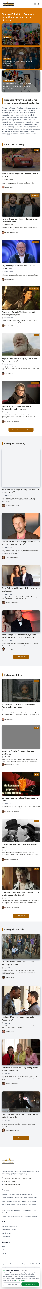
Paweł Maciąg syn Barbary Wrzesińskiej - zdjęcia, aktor (19, 1197)
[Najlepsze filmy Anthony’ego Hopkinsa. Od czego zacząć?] (21, 344)
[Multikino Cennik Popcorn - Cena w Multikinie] (21, 737)
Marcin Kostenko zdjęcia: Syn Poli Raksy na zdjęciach (19, 1201)
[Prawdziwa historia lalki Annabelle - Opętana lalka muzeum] (21, 690)
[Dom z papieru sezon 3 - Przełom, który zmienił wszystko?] (21, 1101)
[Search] (38, 4)
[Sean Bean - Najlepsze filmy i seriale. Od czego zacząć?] (21, 467)
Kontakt (38, 1264)
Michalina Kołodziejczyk (12, 505)
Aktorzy (4, 1250)
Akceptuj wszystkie (30, 1284)
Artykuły (5, 1190)
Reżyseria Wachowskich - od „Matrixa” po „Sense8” (20, 40)
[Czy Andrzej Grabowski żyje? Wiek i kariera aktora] (21, 251)
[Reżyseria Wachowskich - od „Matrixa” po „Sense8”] (21, 34)
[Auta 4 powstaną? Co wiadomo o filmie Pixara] (21, 159)
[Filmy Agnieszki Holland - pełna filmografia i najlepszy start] (21, 392)
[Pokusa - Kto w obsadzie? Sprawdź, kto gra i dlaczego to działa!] (21, 878)
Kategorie (6, 1242)
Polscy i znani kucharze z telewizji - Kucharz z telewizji (19, 1216)
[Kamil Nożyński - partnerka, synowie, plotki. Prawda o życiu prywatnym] (21, 621)
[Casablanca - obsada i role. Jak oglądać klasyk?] (21, 830)
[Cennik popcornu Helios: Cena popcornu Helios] (21, 784)
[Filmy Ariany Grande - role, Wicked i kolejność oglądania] (21, 58)
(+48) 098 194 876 (10, 1181)
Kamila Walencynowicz (12, 557)
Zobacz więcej (21, 656)
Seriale (4, 1253)
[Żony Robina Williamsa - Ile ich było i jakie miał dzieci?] (21, 575)
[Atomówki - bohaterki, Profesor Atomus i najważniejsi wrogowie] (21, 81)
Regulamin (5, 1264)
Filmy (3, 1246)
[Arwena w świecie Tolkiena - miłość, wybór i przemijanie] (21, 298)
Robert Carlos (10, 1031)
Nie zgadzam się (12, 1284)
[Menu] (35, 4)
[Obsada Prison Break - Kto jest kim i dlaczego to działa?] (21, 946)
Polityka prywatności (28, 1264)
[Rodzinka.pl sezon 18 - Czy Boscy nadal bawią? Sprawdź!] (21, 1052)
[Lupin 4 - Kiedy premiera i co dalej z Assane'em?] (21, 1000)
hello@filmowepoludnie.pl (12, 1184)
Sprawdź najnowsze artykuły (21, 429)
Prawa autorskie (15, 1264)
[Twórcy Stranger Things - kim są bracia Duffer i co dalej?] (21, 205)
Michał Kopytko (10, 649)
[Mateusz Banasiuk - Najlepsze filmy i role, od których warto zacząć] (21, 526)
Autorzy (5, 1222)
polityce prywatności (21, 1280)
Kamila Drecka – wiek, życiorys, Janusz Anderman (17, 1194)
